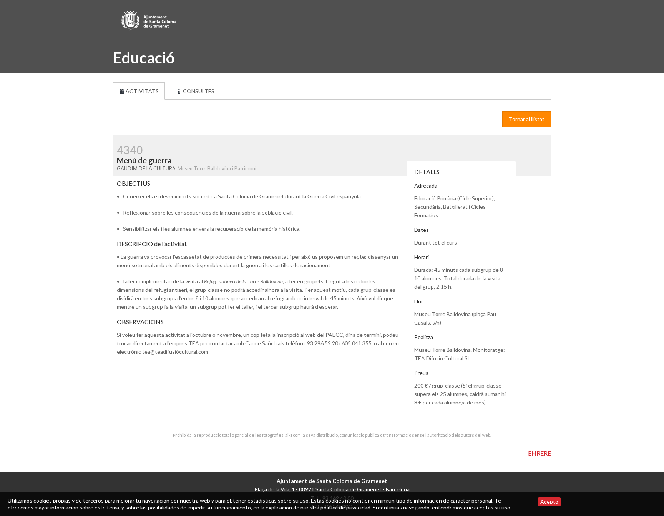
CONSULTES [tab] (198, 91)
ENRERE (539, 453)
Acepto (549, 501)
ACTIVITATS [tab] (141, 91)
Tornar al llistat (526, 119)
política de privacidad (345, 507)
